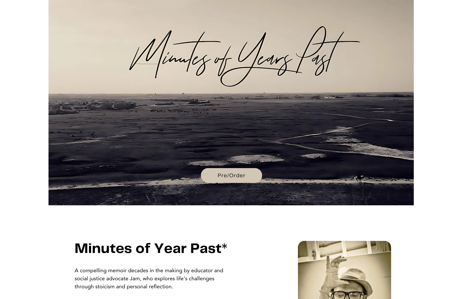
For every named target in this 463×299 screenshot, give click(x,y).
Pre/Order (231, 175)
